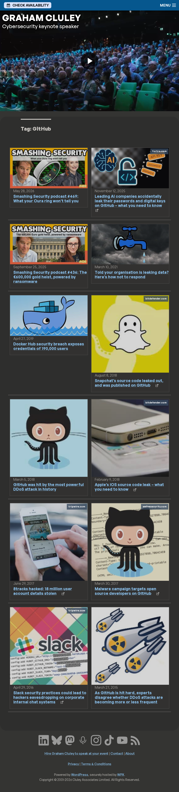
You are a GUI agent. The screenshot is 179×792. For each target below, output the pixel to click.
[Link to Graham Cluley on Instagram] (96, 740)
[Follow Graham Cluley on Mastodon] (70, 740)
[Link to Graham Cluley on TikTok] (109, 740)
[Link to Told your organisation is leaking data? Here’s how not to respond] (130, 244)
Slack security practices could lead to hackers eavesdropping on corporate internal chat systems (49, 697)
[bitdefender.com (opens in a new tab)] (130, 333)
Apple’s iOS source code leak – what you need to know (129, 486)
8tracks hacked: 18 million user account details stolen (42, 591)
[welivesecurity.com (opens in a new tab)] (130, 542)
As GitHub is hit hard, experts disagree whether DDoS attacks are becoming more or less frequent (129, 697)
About (130, 753)
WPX (120, 774)
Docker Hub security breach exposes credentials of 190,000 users (48, 346)
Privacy (73, 764)
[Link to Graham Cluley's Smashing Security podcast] (83, 740)
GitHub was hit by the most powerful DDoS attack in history (48, 486)
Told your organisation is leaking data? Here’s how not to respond (132, 274)
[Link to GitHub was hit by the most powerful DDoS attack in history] (49, 438)
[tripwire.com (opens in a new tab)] (49, 542)
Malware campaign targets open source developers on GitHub (125, 591)
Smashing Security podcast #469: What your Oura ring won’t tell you (46, 198)
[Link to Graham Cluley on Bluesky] (57, 740)
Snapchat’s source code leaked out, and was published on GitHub (129, 382)
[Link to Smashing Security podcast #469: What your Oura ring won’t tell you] (49, 168)
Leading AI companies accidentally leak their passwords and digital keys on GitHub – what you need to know (130, 201)
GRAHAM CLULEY (41, 17)
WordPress (79, 774)
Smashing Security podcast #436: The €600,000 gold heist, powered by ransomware (50, 277)
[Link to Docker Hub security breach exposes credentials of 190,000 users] (49, 315)
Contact (116, 753)
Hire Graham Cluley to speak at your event (76, 753)
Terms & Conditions (96, 764)
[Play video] (89, 61)
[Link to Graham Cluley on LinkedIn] (43, 740)
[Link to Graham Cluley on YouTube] (122, 740)
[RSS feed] (135, 740)
